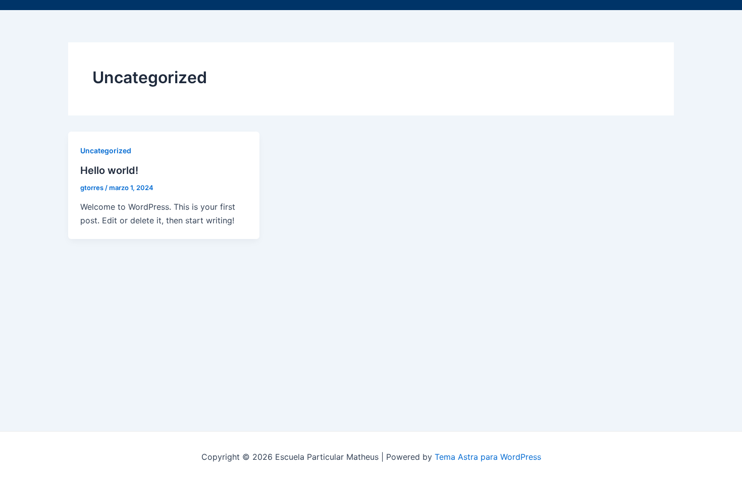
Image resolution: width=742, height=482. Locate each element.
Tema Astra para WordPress (488, 457)
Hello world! (109, 170)
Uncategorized (105, 150)
